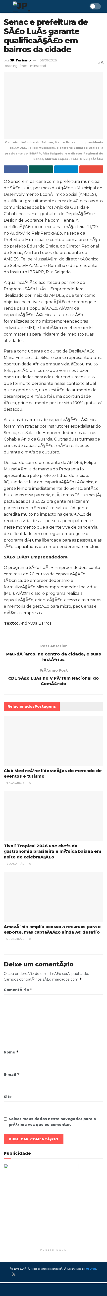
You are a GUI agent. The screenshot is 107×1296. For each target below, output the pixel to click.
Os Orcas (91, 1269)
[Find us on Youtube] (30, 1274)
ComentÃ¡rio (18, 989)
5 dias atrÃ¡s (15, 939)
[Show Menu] (6, 6)
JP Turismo (20, 60)
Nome (11, 1052)
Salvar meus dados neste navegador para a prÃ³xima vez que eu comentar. (52, 1122)
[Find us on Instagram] (22, 1274)
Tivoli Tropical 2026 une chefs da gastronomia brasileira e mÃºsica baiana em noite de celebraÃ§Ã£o (52, 851)
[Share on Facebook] (16, 169)
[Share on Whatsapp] (41, 169)
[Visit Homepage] (36, 6)
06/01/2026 (48, 60)
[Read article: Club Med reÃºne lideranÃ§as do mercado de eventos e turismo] (53, 741)
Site (8, 1097)
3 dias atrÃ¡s (15, 783)
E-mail (12, 1074)
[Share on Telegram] (66, 169)
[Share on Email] (91, 169)
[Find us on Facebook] (5, 1274)
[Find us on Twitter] (14, 1274)
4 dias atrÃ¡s (15, 863)
